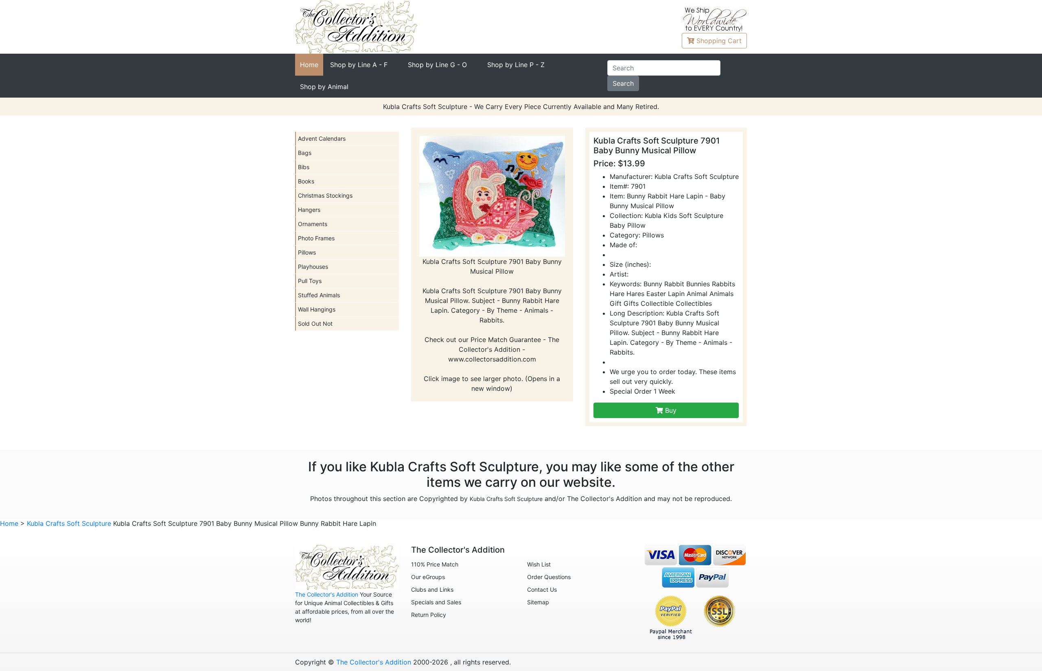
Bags (304, 152)
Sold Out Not (315, 323)
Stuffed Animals (319, 295)
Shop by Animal (324, 87)
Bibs (303, 166)
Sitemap (538, 602)
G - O (437, 65)
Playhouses (313, 266)
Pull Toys (310, 280)
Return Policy (428, 614)
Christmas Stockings (325, 195)
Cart (719, 41)
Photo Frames (316, 238)
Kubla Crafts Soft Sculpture (506, 498)
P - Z (516, 65)
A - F (358, 65)
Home (309, 65)
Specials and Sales (436, 602)
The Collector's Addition (326, 594)
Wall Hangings (316, 309)
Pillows (307, 252)
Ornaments (312, 223)
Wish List (539, 564)
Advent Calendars (322, 138)
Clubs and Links (432, 589)
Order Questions (549, 576)
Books (306, 181)
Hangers (309, 209)
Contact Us (542, 589)
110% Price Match (434, 564)
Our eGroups (428, 576)
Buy (669, 410)
